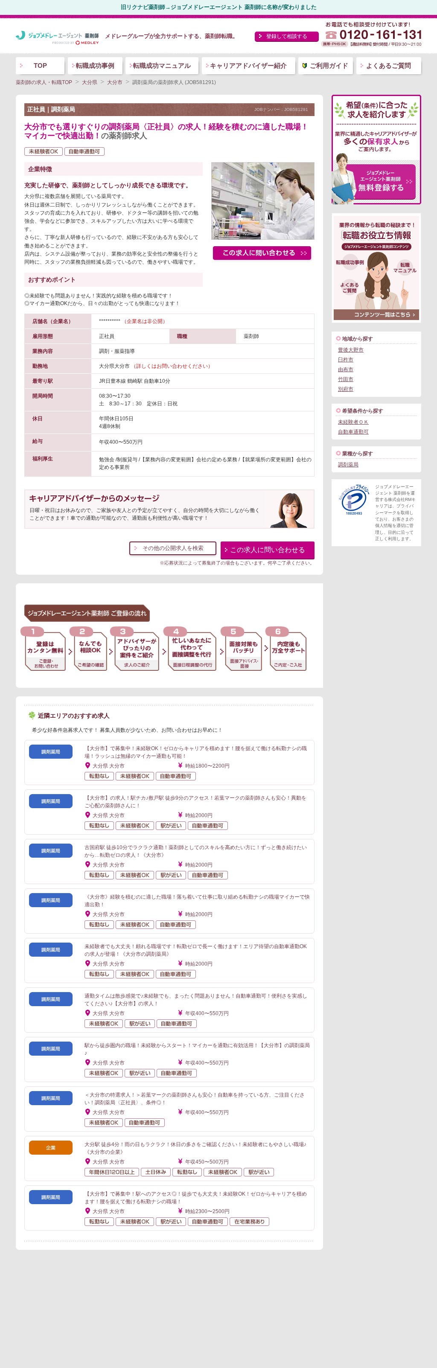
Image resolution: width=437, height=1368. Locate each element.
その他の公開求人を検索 (173, 548)
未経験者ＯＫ (353, 422)
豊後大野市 (351, 350)
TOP (40, 65)
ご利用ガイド (329, 65)
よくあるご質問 (388, 65)
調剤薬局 (348, 465)
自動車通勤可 (353, 432)
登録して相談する (286, 36)
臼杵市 (345, 360)
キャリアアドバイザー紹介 (248, 65)
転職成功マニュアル (162, 65)
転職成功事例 (95, 65)
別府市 (345, 389)
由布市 (345, 370)
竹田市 (345, 379)
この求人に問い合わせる (267, 549)
